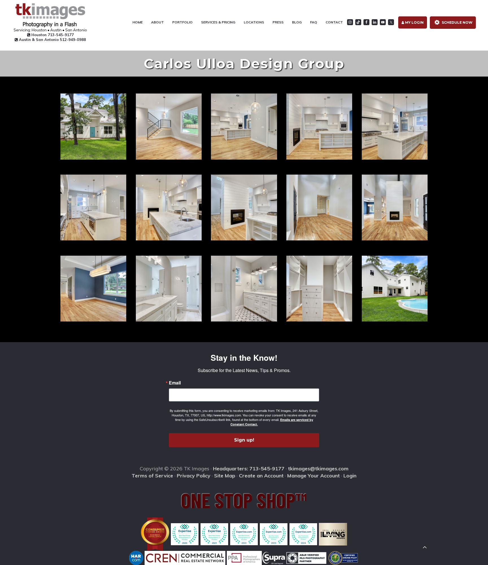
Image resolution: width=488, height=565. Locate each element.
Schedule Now (456, 22)
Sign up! (244, 440)
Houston (52, 34)
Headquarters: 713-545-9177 (248, 468)
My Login (414, 22)
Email (175, 383)
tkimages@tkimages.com (318, 468)
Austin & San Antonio (52, 39)
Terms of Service (152, 475)
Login (349, 475)
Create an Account (261, 475)
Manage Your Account (313, 475)
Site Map (224, 475)
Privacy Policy (193, 475)
